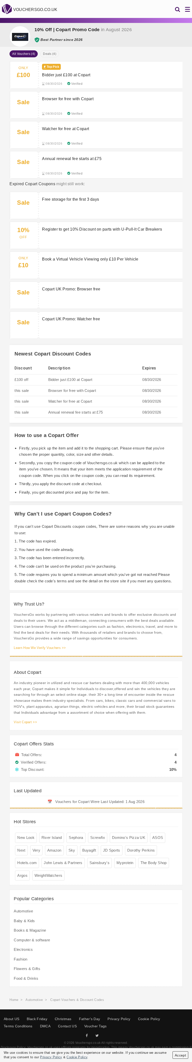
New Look (25, 837)
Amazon (54, 850)
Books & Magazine (30, 930)
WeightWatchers (48, 875)
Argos (22, 875)
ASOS (157, 837)
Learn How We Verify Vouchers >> (40, 648)
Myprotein (125, 863)
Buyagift (89, 850)
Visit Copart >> (25, 722)
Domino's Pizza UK (128, 837)
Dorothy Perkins (141, 850)
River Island (52, 837)
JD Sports (111, 850)
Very (36, 850)
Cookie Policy (149, 1019)
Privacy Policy (119, 1019)
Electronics (23, 949)
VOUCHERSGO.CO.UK (35, 9)
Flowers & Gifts (27, 969)
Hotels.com (27, 863)
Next (21, 850)
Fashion (20, 959)
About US (11, 1019)
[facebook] (87, 1036)
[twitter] (97, 1036)
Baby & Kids (24, 921)
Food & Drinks (26, 978)
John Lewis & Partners (63, 863)
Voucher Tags (95, 1026)
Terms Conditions (18, 1026)
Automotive (23, 911)
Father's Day (89, 1019)
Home (14, 1000)
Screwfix (97, 837)
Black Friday (37, 1019)
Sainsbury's (100, 863)
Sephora (76, 837)
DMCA (45, 1026)
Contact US (67, 1026)
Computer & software (32, 940)
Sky (71, 850)
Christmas (63, 1019)
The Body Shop (153, 863)
